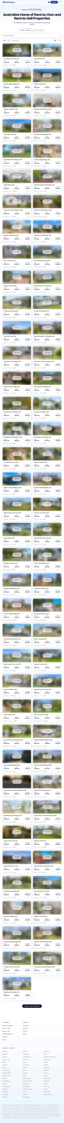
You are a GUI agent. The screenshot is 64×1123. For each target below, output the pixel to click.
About (24, 1034)
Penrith (45, 1083)
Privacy (25, 1031)
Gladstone (5, 1065)
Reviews (25, 1028)
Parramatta (26, 1083)
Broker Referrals (7, 1034)
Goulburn (46, 1065)
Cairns (45, 1054)
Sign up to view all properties (32, 1006)
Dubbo (25, 1062)
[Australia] (49, 2)
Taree (24, 1091)
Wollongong (26, 1097)
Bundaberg (26, 1054)
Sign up (54, 2)
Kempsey (46, 1070)
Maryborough (26, 1078)
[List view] (57, 40)
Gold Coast (26, 1065)
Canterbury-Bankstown (50, 1057)
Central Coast (6, 1059)
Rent (9, 40)
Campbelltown (27, 1057)
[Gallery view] (55, 40)
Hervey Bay (47, 1067)
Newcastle (46, 1081)
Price (5, 40)
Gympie (25, 1067)
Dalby (4, 1062)
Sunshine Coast (27, 1089)
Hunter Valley (6, 1070)
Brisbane (4, 1054)
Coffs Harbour (47, 1059)
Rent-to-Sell (6, 1031)
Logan (24, 1075)
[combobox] (32, 35)
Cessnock (25, 1059)
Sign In (4, 1039)
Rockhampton (26, 1086)
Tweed (25, 1094)
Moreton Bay (47, 1078)
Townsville (5, 1094)
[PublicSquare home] (8, 2)
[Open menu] (60, 2)
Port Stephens (6, 1086)
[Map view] (60, 40)
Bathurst (25, 1051)
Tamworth (5, 1091)
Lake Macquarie (6, 1073)
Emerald (46, 1062)
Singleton (5, 1089)
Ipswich (25, 1070)
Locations (26, 1025)
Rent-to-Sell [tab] (38, 30)
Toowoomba (47, 1091)
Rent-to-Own (6, 1028)
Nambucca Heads (28, 1081)
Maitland (4, 1078)
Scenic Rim (47, 1086)
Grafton (4, 1067)
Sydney (46, 1089)
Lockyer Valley (6, 1075)
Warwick (4, 1097)
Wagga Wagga (48, 1094)
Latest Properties (7, 1025)
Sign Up (4, 1037)
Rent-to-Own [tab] (25, 30)
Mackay (46, 1075)
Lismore (25, 1073)
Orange (4, 1083)
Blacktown (46, 1051)
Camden (4, 1057)
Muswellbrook (6, 1081)
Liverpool (46, 1073)
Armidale (4, 1051)
